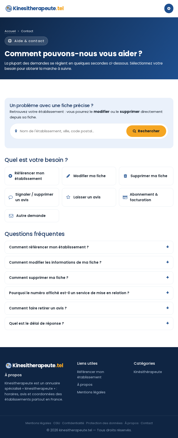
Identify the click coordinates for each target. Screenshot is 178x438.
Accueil (10, 31)
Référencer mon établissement (29, 176)
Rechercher (149, 131)
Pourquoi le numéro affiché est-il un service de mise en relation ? (69, 292)
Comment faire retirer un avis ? (38, 308)
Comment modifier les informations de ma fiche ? (55, 262)
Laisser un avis (87, 197)
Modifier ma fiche (89, 175)
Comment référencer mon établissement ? (49, 247)
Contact (147, 423)
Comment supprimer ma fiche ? (38, 277)
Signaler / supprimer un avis (34, 197)
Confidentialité (73, 423)
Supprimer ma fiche (148, 175)
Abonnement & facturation (144, 197)
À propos (84, 384)
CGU (56, 423)
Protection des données (104, 423)
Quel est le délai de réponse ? (36, 323)
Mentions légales (91, 392)
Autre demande (31, 215)
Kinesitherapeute (38, 8)
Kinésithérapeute (148, 372)
